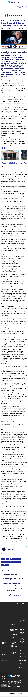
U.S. (7, 559)
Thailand (21, 667)
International (17, 562)
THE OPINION (22, 660)
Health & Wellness (12, 625)
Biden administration (15, 559)
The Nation (20, 693)
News (2, 609)
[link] (10, 159)
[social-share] (15, 6)
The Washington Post (20, 28)
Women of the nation (14, 630)
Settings (4, 688)
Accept (4, 685)
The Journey (13, 634)
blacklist (10, 562)
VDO (20, 609)
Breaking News (5, 565)
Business (3, 634)
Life (11, 609)
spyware (4, 562)
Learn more (4, 683)
